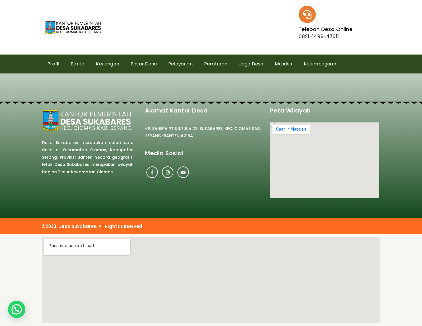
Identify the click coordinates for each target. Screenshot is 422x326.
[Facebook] (152, 172)
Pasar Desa (144, 64)
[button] (16, 309)
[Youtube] (183, 172)
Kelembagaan (320, 64)
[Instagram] (167, 172)
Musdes (283, 64)
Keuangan (107, 64)
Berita (77, 64)
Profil (53, 64)
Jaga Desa (251, 64)
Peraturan (216, 64)
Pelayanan (180, 64)
